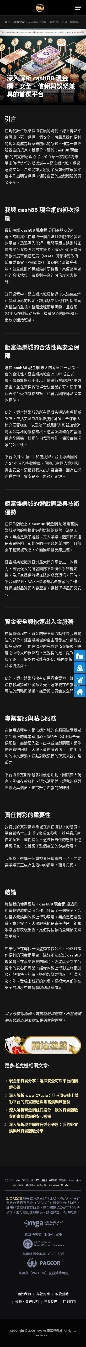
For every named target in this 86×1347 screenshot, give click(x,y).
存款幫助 (43, 1293)
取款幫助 (62, 1293)
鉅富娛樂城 (14, 1198)
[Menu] (78, 7)
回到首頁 (69, 1301)
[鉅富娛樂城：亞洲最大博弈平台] (39, 8)
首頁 (8, 22)
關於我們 (24, 1293)
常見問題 (51, 1301)
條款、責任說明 (27, 1301)
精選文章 (19, 22)
